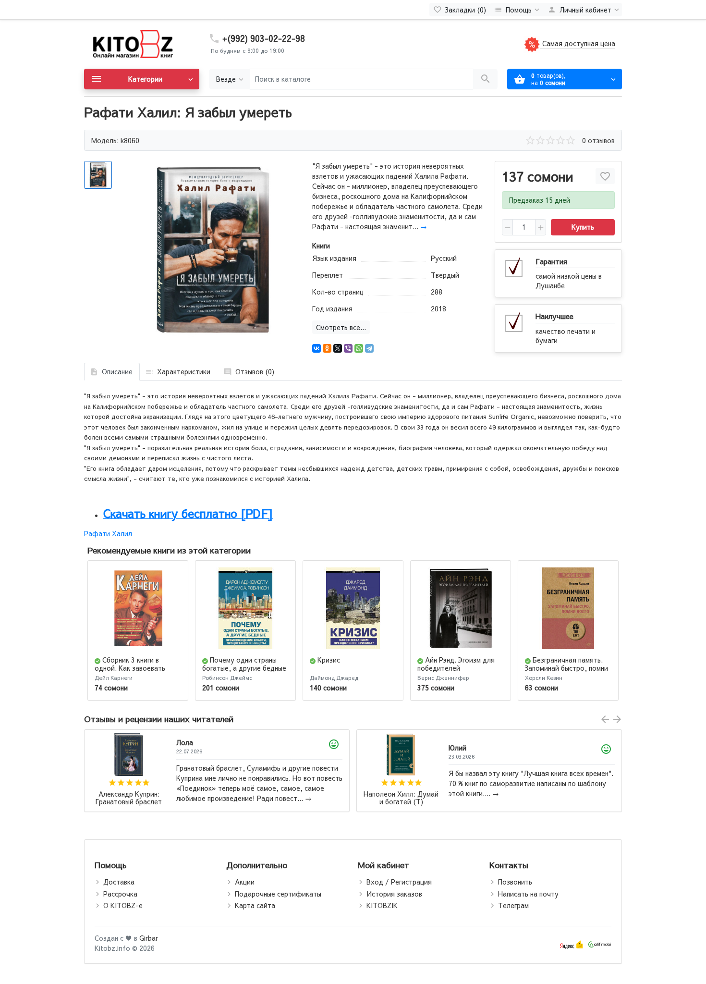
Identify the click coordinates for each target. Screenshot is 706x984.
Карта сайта (255, 905)
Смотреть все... (341, 327)
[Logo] (132, 43)
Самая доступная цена (577, 43)
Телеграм (513, 905)
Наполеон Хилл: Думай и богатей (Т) (401, 798)
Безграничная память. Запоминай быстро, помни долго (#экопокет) (566, 668)
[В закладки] (605, 176)
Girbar (148, 938)
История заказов (394, 893)
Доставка (118, 881)
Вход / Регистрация (399, 881)
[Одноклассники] (327, 348)
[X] (337, 348)
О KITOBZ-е (123, 905)
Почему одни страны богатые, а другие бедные (244, 664)
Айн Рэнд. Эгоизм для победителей (456, 664)
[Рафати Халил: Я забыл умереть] (212, 249)
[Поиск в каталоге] (485, 79)
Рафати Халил (108, 533)
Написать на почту (528, 893)
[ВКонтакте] (316, 348)
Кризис (328, 659)
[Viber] (348, 348)
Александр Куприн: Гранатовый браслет (129, 798)
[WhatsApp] (358, 348)
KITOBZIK (382, 905)
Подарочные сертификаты (278, 893)
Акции (245, 881)
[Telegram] (369, 348)
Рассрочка (120, 893)
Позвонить (515, 881)
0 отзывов (598, 140)
